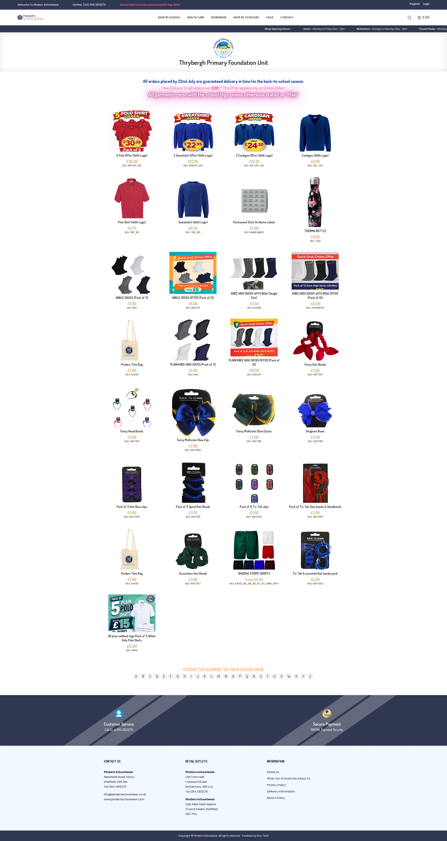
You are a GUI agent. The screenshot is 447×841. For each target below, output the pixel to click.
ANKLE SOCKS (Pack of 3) (132, 298)
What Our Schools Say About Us (288, 779)
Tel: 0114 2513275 (115, 787)
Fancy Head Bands (131, 431)
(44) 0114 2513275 (94, 4)
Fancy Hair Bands (315, 364)
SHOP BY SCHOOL (169, 17)
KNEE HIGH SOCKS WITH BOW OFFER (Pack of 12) (315, 296)
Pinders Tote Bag (132, 364)
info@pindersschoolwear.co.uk (125, 794)
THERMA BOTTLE (315, 231)
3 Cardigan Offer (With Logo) (254, 155)
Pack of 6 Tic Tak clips (254, 507)
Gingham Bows (315, 431)
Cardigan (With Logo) (315, 155)
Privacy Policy (276, 785)
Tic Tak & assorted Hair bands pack (315, 573)
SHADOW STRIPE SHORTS (254, 573)
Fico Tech (263, 836)
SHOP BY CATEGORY (246, 17)
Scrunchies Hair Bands (193, 573)
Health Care (195, 17)
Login (426, 4)
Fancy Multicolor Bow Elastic (254, 431)
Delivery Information (281, 791)
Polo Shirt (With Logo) (132, 222)
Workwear (218, 17)
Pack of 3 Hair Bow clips (132, 507)
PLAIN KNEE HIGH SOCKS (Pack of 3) (193, 364)
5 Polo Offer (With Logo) (131, 155)
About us (273, 772)
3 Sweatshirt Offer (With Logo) (192, 155)
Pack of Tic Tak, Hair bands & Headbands (315, 507)
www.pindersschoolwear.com (124, 799)
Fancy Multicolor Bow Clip (193, 440)
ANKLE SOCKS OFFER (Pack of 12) (193, 298)
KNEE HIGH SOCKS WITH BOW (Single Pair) (254, 296)
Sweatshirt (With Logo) (193, 222)
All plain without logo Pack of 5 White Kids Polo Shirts (132, 638)
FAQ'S (269, 17)
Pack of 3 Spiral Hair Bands (193, 507)
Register (415, 4)
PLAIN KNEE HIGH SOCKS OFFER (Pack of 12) (254, 362)
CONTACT (287, 17)
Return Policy (276, 798)
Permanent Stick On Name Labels (254, 222)
